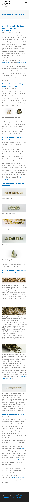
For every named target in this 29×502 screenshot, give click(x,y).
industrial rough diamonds (10, 460)
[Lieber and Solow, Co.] (6, 4)
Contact (23, 497)
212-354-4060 (19, 495)
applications (6, 63)
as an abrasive (21, 63)
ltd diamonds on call (17, 477)
